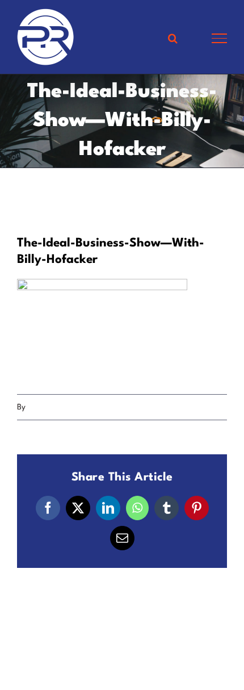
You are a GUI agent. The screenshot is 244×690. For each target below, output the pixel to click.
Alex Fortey (48, 407)
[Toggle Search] (173, 38)
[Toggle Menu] (219, 38)
